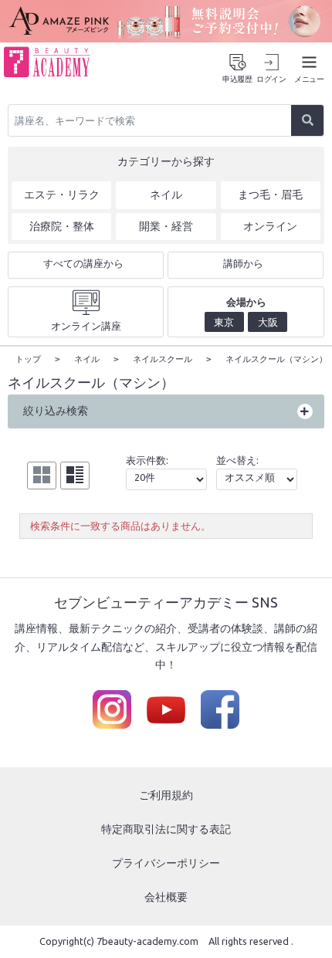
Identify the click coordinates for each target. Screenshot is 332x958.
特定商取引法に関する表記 (166, 829)
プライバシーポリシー (166, 863)
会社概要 (166, 897)
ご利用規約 (166, 795)
